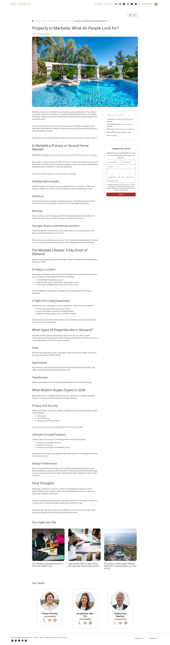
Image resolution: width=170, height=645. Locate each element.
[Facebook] (128, 4)
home (36, 21)
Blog (51, 21)
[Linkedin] (19, 640)
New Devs (108, 4)
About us (58, 637)
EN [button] (156, 4)
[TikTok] (26, 640)
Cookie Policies (111, 188)
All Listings (99, 4)
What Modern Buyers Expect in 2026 (119, 132)
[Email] (136, 4)
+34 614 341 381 (120, 619)
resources (44, 21)
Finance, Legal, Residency (64, 21)
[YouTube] (22, 640)
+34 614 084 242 (50, 616)
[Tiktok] (124, 4)
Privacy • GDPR (38, 637)
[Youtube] (132, 4)
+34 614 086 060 (85, 619)
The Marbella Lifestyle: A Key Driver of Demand (119, 125)
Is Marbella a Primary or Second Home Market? (120, 120)
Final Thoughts (112, 135)
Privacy (129, 186)
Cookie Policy (49, 637)
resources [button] (139, 638)
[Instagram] (120, 4)
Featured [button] (152, 638)
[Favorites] (116, 4)
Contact (64, 637)
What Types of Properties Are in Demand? (121, 129)
